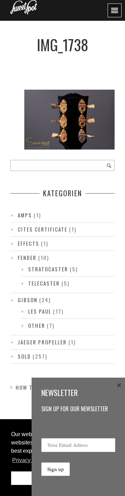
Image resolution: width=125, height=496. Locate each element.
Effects (28, 243)
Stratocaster (48, 269)
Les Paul (39, 311)
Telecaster (44, 283)
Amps (25, 215)
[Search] (109, 165)
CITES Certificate (42, 229)
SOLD (24, 356)
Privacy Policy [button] (29, 460)
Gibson (28, 300)
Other (36, 325)
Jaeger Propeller (42, 342)
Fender (27, 257)
